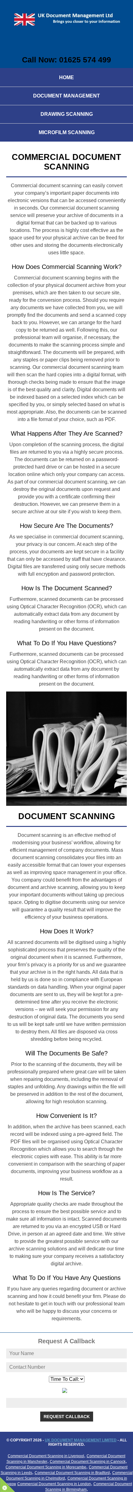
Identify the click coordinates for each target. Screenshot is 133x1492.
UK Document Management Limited (81, 1440)
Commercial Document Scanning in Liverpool (46, 1456)
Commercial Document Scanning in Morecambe (46, 1467)
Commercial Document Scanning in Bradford (72, 1473)
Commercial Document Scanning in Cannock (88, 1461)
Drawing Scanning (67, 114)
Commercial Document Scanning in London (54, 1484)
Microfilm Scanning (67, 132)
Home (66, 77)
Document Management (66, 95)
